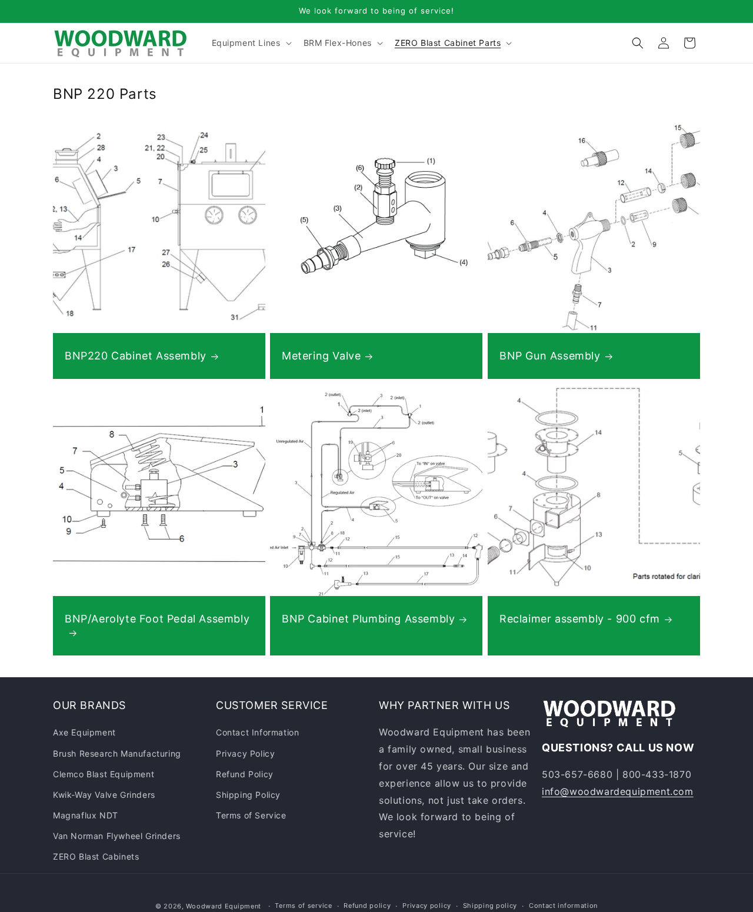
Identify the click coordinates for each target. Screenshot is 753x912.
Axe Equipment (84, 732)
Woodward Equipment (223, 906)
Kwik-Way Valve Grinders (104, 795)
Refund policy (367, 905)
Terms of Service (251, 815)
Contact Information (257, 732)
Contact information (563, 905)
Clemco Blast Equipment (103, 774)
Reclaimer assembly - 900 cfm (579, 619)
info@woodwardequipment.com (618, 791)
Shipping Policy (248, 795)
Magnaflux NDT (85, 815)
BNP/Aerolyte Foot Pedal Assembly (157, 619)
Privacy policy (426, 905)
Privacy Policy (245, 753)
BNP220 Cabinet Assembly (135, 356)
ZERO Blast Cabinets (96, 856)
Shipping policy (490, 905)
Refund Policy (245, 774)
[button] (250, 43)
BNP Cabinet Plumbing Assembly (368, 619)
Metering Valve (321, 356)
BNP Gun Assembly (550, 356)
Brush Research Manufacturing (117, 753)
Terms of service (303, 905)
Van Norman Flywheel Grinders (117, 836)
